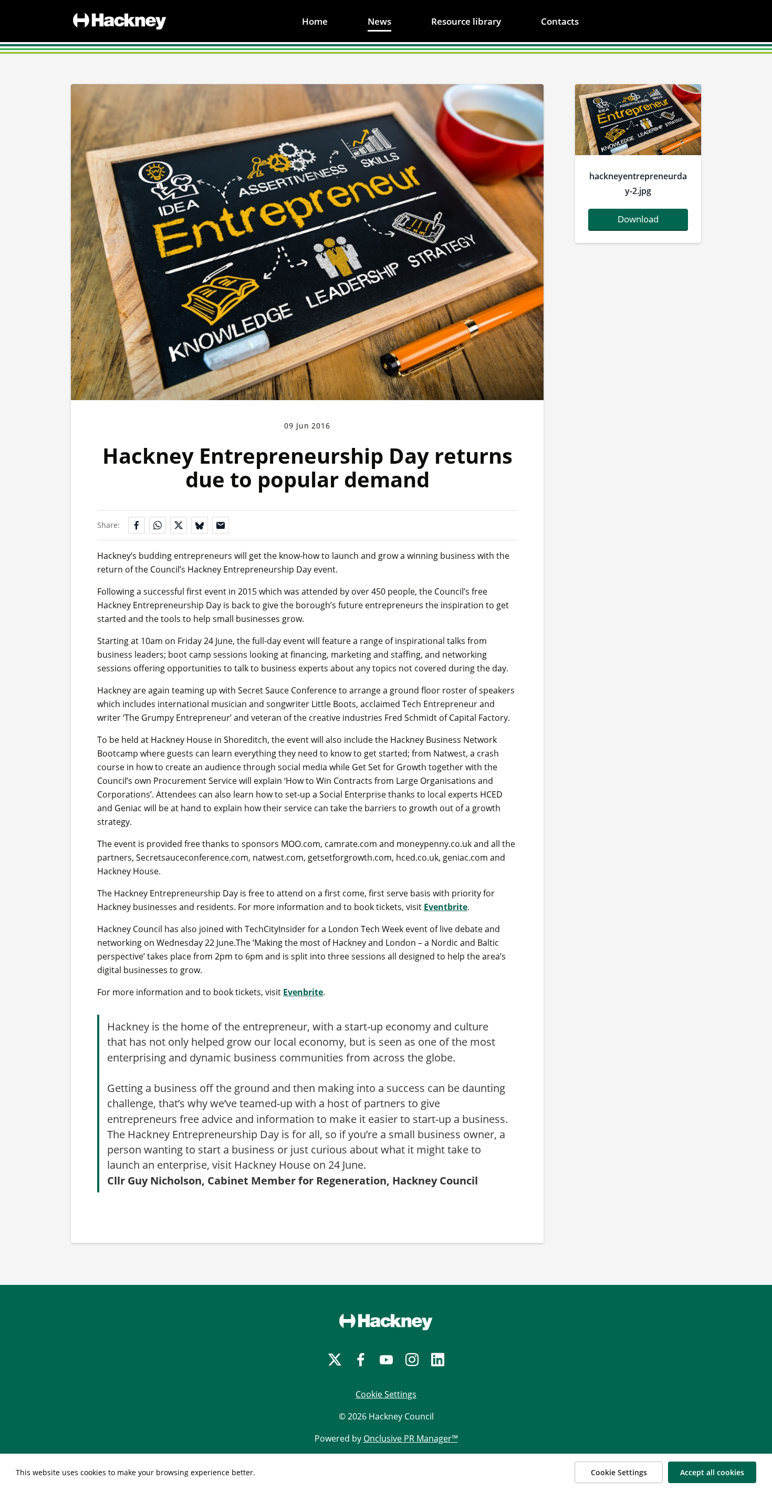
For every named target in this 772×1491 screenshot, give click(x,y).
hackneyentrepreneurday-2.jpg (638, 183)
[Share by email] (220, 525)
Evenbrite (303, 992)
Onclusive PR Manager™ (410, 1438)
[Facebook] (360, 1359)
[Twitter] (334, 1359)
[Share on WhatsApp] (157, 525)
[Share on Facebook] (136, 525)
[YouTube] (386, 1359)
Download (638, 219)
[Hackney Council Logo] (386, 1321)
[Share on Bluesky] (199, 525)
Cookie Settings (386, 1394)
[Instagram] (412, 1359)
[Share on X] (178, 525)
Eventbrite (445, 907)
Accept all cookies (712, 1472)
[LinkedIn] (437, 1359)
